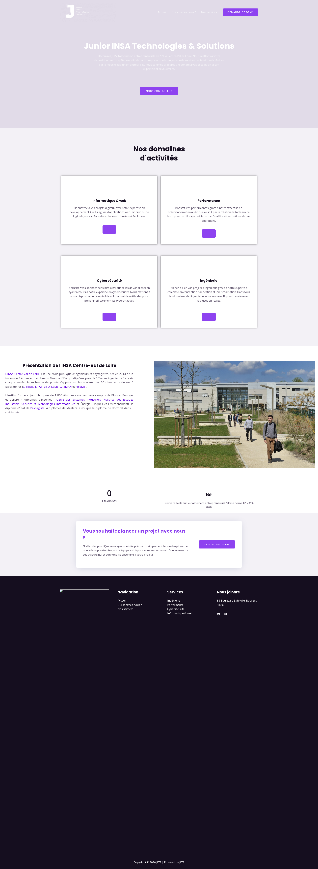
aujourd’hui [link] (34, 395)
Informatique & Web (179, 613)
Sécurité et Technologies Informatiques (48, 404)
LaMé (54, 386)
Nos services (209, 12)
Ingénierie (173, 600)
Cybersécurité (176, 609)
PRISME (80, 386)
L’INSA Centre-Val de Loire (22, 374)
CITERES (28, 386)
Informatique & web (109, 200)
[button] (157, 414)
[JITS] (88, 12)
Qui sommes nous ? (184, 12)
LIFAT (39, 386)
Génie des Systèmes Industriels (78, 399)
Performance (175, 605)
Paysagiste (37, 408)
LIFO (47, 386)
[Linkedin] (218, 613)
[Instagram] (225, 613)
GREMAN (66, 386)
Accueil (162, 12)
